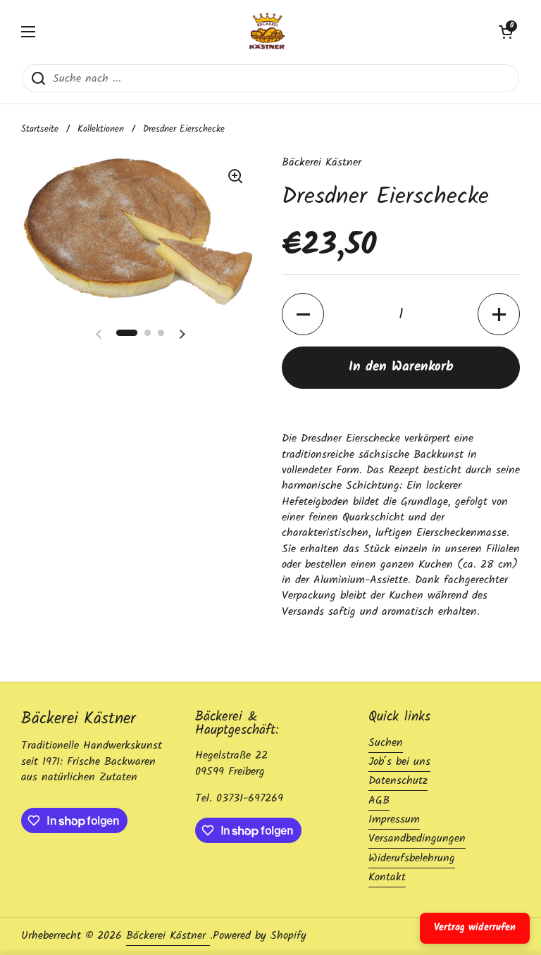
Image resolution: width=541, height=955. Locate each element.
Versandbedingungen (417, 838)
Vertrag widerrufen (475, 927)
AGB (379, 800)
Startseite (39, 129)
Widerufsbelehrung (411, 858)
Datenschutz (398, 780)
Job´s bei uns (399, 761)
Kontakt (387, 877)
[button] (506, 32)
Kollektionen (100, 129)
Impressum (394, 819)
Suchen (385, 742)
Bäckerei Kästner (168, 935)
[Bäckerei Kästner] (267, 32)
